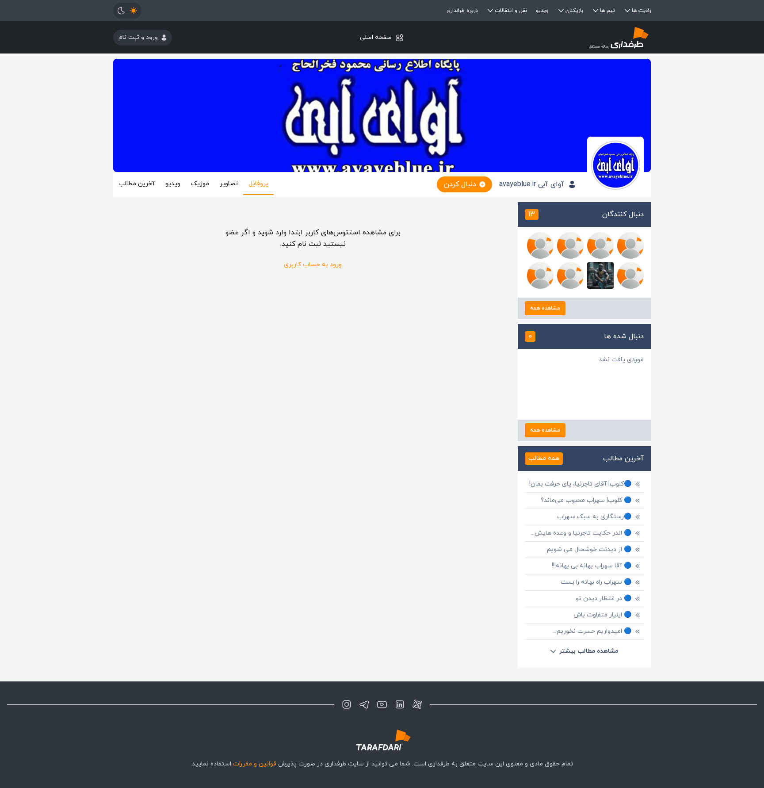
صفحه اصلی (376, 37)
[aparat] (417, 704)
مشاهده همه (545, 308)
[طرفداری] (561, 37)
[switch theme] (127, 11)
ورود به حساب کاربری (313, 264)
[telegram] (364, 704)
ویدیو (542, 10)
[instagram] (346, 704)
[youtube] (382, 704)
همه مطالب (543, 458)
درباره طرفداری (462, 10)
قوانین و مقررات (254, 764)
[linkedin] (399, 704)
